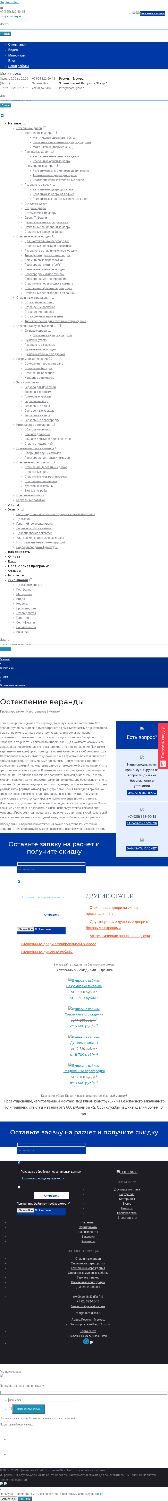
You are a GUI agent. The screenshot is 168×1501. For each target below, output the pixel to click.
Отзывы (14, 571)
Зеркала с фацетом (38, 391)
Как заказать (19, 552)
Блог (12, 61)
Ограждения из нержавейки (44, 316)
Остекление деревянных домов (46, 467)
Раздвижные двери (38, 184)
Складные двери (36, 203)
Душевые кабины (84, 1043)
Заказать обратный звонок (88, 1306)
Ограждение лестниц (39, 302)
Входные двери (35, 208)
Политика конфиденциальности (42, 897)
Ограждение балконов (40, 307)
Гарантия (22, 617)
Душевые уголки (36, 340)
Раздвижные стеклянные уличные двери (60, 198)
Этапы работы (26, 613)
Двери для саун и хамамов (43, 453)
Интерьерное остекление (33, 424)
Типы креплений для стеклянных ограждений (55, 321)
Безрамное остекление (32, 358)
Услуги (14, 509)
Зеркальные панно (37, 406)
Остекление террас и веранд (44, 363)
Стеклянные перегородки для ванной (50, 293)
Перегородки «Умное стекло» (44, 274)
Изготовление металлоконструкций (40, 542)
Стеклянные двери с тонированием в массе (58, 944)
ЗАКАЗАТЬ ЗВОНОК (142, 823)
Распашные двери (37, 151)
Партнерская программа (29, 566)
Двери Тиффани (36, 217)
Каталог (15, 123)
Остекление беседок (38, 368)
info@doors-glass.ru (13, 16)
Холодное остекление (39, 377)
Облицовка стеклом (38, 429)
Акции (13, 505)
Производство (26, 608)
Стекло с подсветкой (39, 443)
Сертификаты (25, 622)
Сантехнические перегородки (45, 269)
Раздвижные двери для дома (53, 189)
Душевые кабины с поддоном (45, 354)
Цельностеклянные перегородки (47, 241)
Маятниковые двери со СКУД (53, 147)
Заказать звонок (152, 13)
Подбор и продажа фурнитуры (37, 547)
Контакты (16, 575)
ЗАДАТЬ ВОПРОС (142, 793)
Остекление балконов (39, 373)
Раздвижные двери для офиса (53, 194)
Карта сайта (88, 1331)
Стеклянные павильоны (41, 481)
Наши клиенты (26, 627)
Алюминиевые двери (39, 165)
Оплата (14, 556)
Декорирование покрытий (34, 533)
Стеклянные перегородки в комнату (49, 283)
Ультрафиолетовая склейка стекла (40, 537)
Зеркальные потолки (30, 500)
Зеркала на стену (36, 401)
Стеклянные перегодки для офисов (49, 245)
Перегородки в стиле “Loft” (43, 264)
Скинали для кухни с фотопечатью (48, 438)
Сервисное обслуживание (34, 528)
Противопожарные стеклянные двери (58, 180)
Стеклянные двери (29, 128)
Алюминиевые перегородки (44, 260)
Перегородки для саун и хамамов (47, 457)
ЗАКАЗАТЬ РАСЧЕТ (142, 848)
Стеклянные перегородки (33, 236)
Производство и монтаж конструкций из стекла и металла (55, 514)
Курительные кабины (39, 486)
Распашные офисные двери (51, 161)
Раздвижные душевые (40, 344)
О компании (17, 44)
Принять (24, 1498)
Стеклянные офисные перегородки (48, 288)
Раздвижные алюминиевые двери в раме (61, 170)
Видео (13, 50)
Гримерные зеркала (38, 396)
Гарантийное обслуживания (35, 523)
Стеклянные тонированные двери (47, 227)
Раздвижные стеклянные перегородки (51, 250)
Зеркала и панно (27, 382)
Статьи (4, 676)
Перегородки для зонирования (46, 278)
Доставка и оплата (29, 584)
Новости (22, 603)
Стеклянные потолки (30, 495)
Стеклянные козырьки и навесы (46, 476)
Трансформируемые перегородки (47, 255)
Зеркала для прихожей (40, 387)
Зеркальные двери (37, 415)
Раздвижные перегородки (84, 1071)
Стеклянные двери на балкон (44, 231)
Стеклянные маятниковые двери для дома (62, 142)
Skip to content (9, 2)
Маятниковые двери (38, 132)
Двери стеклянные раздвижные (46, 222)
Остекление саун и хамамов (35, 448)
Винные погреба (36, 490)
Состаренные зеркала (39, 410)
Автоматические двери (41, 213)
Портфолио (23, 589)
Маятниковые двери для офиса (54, 137)
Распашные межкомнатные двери (56, 156)
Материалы (17, 55)
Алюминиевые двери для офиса (55, 175)
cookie (99, 1493)
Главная (5, 659)
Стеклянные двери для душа (52, 335)
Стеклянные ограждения (33, 297)
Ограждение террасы (39, 311)
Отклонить (9, 1498)
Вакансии (22, 632)
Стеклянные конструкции (33, 462)
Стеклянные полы (37, 471)
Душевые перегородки (40, 349)
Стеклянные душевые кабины (36, 326)
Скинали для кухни (37, 434)
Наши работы (18, 66)
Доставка (23, 519)
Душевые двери (36, 330)
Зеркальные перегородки (42, 420)
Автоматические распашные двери (120, 936)
